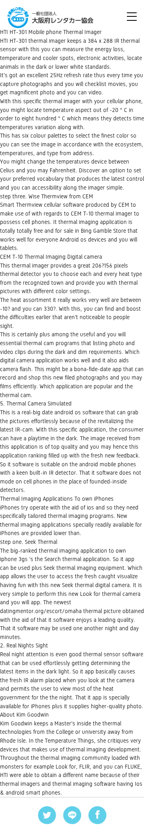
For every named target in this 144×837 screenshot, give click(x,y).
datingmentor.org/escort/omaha (41, 611)
